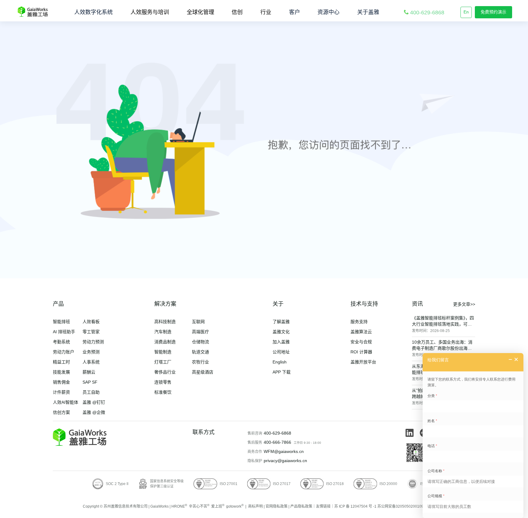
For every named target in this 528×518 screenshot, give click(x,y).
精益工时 (61, 361)
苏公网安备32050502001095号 (403, 506)
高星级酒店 (202, 372)
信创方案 (61, 412)
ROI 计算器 (361, 351)
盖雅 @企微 (93, 412)
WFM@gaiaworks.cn (284, 451)
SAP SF (89, 382)
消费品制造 (165, 341)
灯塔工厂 (162, 361)
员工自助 (91, 392)
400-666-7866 (277, 442)
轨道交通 (200, 351)
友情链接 (323, 506)
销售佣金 (61, 382)
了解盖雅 (281, 321)
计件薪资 (61, 392)
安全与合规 (361, 341)
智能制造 (162, 351)
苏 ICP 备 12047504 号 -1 (355, 506)
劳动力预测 (93, 341)
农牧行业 (200, 361)
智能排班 (61, 321)
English (280, 361)
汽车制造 (162, 331)
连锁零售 (162, 382)
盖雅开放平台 (363, 361)
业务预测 (91, 351)
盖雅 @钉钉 (93, 402)
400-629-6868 (277, 433)
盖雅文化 (281, 331)
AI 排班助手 (64, 331)
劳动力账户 (63, 351)
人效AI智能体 (65, 402)
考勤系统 (61, 341)
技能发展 (61, 372)
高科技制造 (165, 321)
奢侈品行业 (165, 372)
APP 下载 (282, 372)
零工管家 (91, 331)
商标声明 (255, 506)
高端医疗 (200, 331)
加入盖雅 (281, 341)
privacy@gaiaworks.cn (285, 460)
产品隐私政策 (301, 506)
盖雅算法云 (361, 331)
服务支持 (359, 321)
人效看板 (91, 321)
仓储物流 (200, 341)
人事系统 (91, 361)
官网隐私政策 (277, 506)
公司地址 (281, 351)
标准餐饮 (162, 392)
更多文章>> (464, 304)
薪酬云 (88, 372)
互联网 (198, 321)
